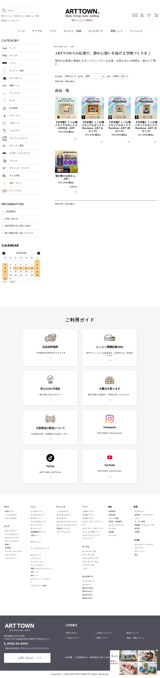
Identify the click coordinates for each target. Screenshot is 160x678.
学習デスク (9, 511)
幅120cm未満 (87, 588)
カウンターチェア (11, 538)
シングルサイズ (63, 511)
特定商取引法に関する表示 (18, 225)
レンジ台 (111, 528)
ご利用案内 (10, 211)
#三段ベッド (6, 21)
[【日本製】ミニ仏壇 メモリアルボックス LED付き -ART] (66, 107)
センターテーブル (89, 551)
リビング (13, 160)
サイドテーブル (88, 565)
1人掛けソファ (88, 511)
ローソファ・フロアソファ (92, 528)
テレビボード (95, 31)
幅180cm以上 (87, 598)
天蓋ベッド (35, 535)
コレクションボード (18, 138)
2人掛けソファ (88, 515)
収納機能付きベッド (38, 532)
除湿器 (137, 528)
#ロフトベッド (7, 16)
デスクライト (140, 511)
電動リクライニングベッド (41, 568)
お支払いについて (104, 633)
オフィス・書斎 (16, 145)
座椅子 (7, 544)
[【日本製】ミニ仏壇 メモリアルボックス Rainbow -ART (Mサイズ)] (119, 107)
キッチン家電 (140, 521)
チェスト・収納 (72, 31)
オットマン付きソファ (91, 532)
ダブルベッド (36, 518)
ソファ (53, 31)
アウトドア (14, 115)
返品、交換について (135, 638)
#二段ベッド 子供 (32, 16)
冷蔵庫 (137, 532)
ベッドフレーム (37, 562)
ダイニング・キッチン (19, 168)
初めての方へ (72, 633)
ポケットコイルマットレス (67, 525)
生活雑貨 (13, 108)
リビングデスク (11, 518)
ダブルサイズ (62, 518)
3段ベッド (34, 575)
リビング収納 (113, 518)
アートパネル (15, 190)
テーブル (37, 31)
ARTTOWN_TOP (60, 46)
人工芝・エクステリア (19, 153)
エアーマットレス (63, 532)
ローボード (86, 584)
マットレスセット (37, 565)
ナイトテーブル (88, 555)
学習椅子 (8, 548)
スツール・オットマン (13, 551)
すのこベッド (36, 542)
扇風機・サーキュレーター (145, 525)
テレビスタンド (88, 581)
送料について (102, 638)
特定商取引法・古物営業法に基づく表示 (93, 657)
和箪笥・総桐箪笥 (115, 521)
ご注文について (72, 638)
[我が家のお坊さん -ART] (66, 161)
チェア (12, 100)
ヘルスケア (14, 130)
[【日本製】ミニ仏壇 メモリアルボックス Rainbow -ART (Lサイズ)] (93, 107)
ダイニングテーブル (90, 558)
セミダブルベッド (37, 515)
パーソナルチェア (11, 534)
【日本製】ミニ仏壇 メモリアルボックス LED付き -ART (66, 125)
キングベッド (36, 528)
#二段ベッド (19, 16)
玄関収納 (111, 515)
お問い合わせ (11, 218)
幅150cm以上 (87, 595)
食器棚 (111, 532)
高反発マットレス (63, 528)
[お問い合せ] (135, 15)
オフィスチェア (11, 531)
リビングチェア (11, 555)
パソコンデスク (11, 515)
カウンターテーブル (90, 562)
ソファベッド (87, 539)
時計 (136, 555)
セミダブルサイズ (63, 515)
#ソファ (16, 21)
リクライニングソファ (91, 535)
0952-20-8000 (17, 643)
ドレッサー (112, 535)
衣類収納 (111, 511)
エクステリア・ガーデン (144, 544)
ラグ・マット (140, 551)
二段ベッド (14, 123)
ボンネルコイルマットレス (67, 521)
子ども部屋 (14, 175)
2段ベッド (34, 572)
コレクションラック (116, 525)
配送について (132, 633)
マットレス (136, 31)
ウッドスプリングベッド (40, 548)
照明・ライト (15, 183)
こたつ (85, 568)
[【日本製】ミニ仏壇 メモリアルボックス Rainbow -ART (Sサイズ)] (146, 107)
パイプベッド (36, 558)
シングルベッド (37, 511)
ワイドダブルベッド (38, 521)
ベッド (21, 31)
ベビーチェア (10, 558)
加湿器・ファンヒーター (144, 515)
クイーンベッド (37, 525)
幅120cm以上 (87, 591)
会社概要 (68, 657)
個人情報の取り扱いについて (19, 233)
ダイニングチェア (11, 541)
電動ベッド (116, 31)
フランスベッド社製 (38, 586)
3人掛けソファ (88, 518)
